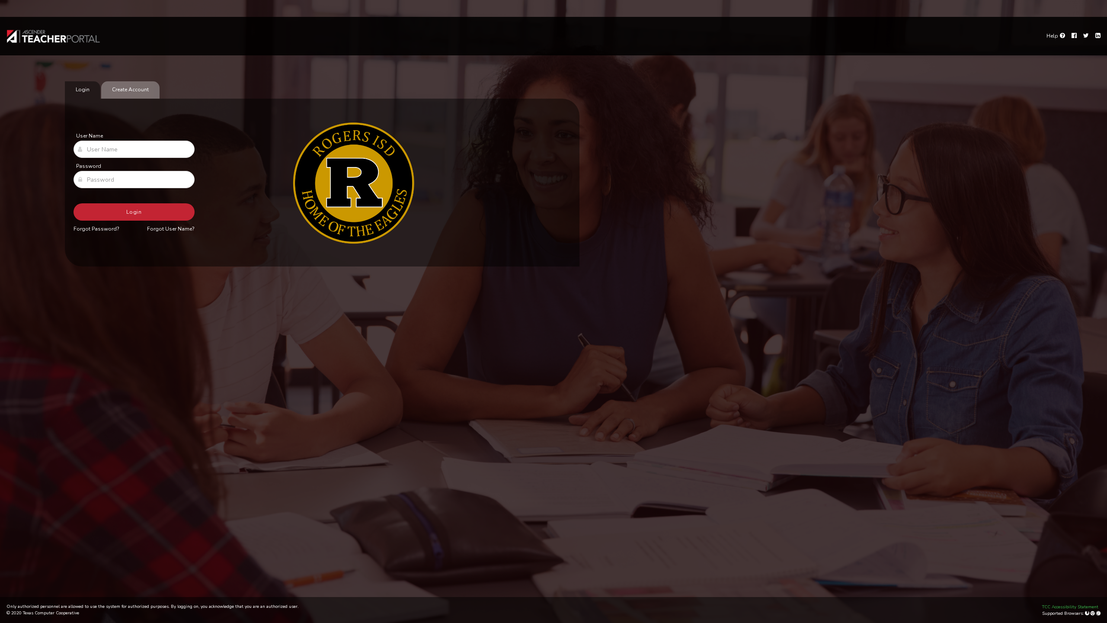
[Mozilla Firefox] (1088, 613)
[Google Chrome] (1093, 613)
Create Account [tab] (130, 89)
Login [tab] (83, 89)
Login (134, 212)
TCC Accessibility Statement (1070, 607)
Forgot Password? (96, 228)
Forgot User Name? (171, 228)
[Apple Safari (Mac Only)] (1098, 613)
